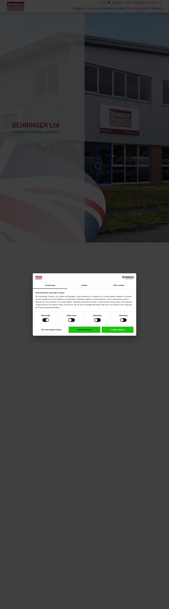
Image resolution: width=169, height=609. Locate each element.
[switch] (71, 320)
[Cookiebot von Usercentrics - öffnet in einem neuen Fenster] (124, 277)
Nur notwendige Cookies (51, 330)
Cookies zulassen (117, 330)
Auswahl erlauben (84, 330)
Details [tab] (84, 285)
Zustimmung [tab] (50, 285)
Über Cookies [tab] (119, 285)
